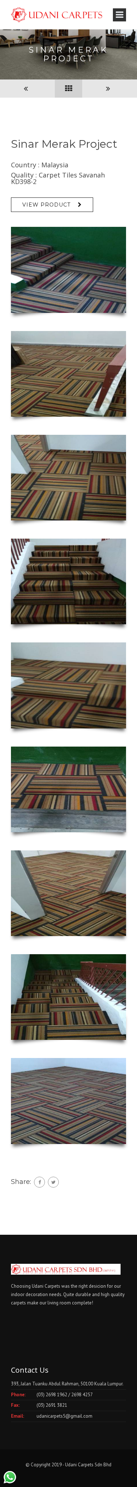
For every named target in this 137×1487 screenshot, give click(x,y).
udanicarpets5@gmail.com (64, 1416)
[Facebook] (39, 1182)
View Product (46, 204)
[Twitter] (53, 1182)
